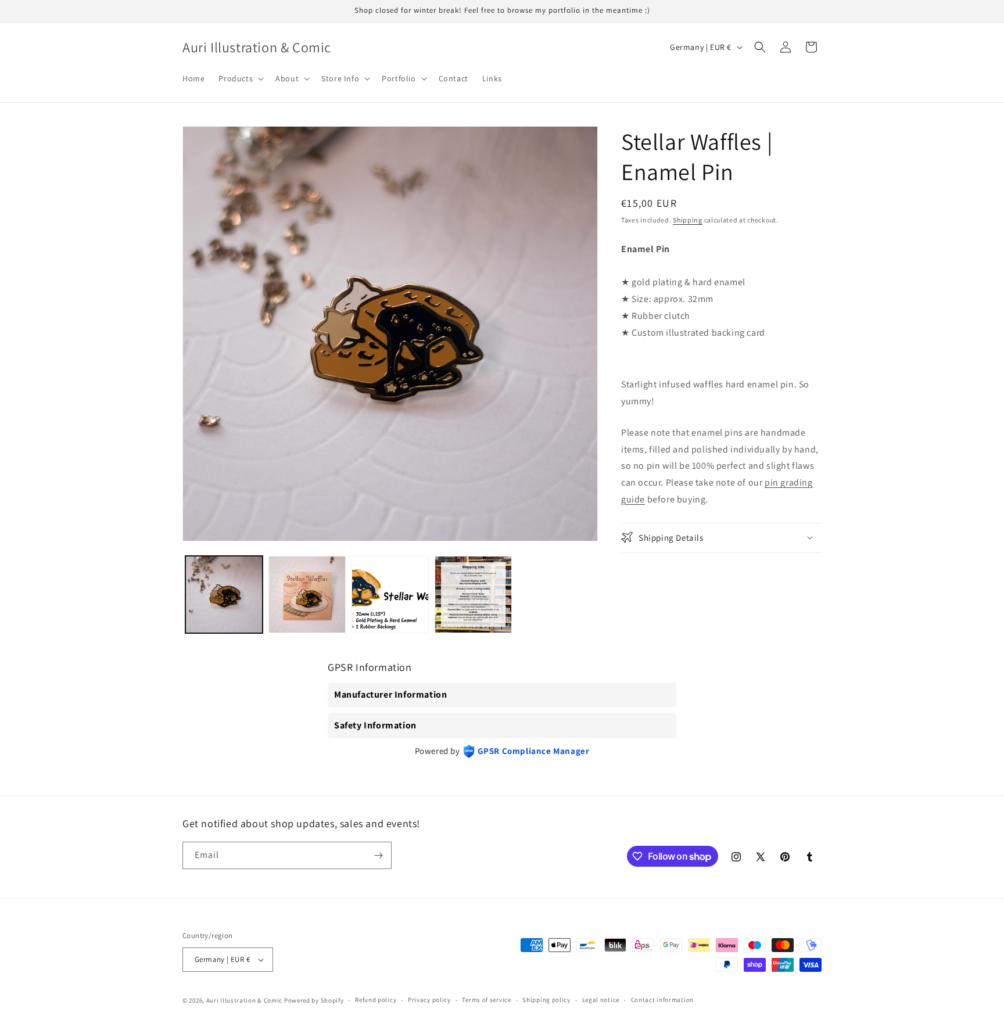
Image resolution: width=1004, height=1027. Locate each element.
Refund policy (375, 1000)
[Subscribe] (378, 855)
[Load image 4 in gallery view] (473, 594)
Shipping (687, 220)
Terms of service (486, 1000)
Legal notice (600, 1000)
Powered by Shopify (314, 1000)
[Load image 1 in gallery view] (224, 594)
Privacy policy (429, 1000)
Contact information (662, 1000)
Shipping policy (546, 1000)
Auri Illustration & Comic (244, 1000)
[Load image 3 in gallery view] (390, 594)
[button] (239, 78)
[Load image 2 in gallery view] (307, 594)
